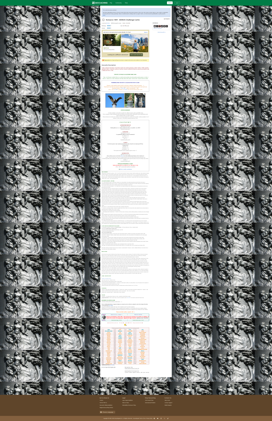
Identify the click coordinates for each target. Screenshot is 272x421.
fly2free (120, 359)
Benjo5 (108, 338)
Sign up (169, 2)
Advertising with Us (161, 32)
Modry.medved (142, 332)
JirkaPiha (143, 352)
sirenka (108, 343)
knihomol (109, 333)
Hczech (120, 339)
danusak (130, 362)
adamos (120, 333)
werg (120, 343)
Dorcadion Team (108, 331)
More (104, 15)
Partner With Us (103, 402)
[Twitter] (164, 418)
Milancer (120, 331)
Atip (143, 329)
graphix (108, 336)
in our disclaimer (143, 60)
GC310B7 (116, 89)
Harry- (120, 346)
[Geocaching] (100, 2)
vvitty (120, 350)
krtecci (130, 336)
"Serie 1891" (123, 88)
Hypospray (108, 359)
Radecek (130, 333)
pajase (120, 349)
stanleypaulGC (142, 343)
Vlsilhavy (120, 363)
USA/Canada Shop (149, 400)
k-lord (130, 363)
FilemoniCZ (108, 357)
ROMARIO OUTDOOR (142, 349)
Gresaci (130, 345)
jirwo (130, 329)
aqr (120, 345)
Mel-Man (108, 23)
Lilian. (142, 348)
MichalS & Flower (142, 339)
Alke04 (108, 362)
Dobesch (130, 352)
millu (120, 329)
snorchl (130, 353)
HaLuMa (142, 353)
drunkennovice (142, 360)
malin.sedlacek (142, 363)
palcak (129, 349)
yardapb (120, 352)
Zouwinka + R (109, 350)
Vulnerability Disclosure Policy (129, 405)
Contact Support (168, 402)
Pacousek (130, 357)
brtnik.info (129, 335)
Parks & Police (125, 402)
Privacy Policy (149, 418)
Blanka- (108, 346)
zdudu (142, 331)
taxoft (108, 345)
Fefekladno (129, 340)
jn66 (120, 348)
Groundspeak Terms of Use (139, 418)
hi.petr (142, 345)
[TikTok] (168, 418)
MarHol (108, 335)
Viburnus (109, 342)
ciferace (122, 155)
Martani (120, 356)
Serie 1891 (128, 297)
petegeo (109, 352)
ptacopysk (120, 353)
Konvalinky (142, 333)
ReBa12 (108, 353)
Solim (130, 332)
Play (111, 3)
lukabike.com (109, 363)
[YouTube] (158, 418)
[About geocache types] (103, 19)
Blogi (130, 346)
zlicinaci (142, 338)
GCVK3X (126, 89)
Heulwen (109, 339)
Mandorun (142, 342)
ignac (142, 359)
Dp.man (142, 357)
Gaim (130, 348)
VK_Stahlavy (142, 356)
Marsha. (108, 360)
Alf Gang (130, 360)
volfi (120, 332)
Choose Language (107, 412)
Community (118, 3)
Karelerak (142, 346)
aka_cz (142, 350)
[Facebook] (154, 418)
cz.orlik (130, 343)
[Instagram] (161, 418)
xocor (108, 356)
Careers (101, 400)
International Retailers (150, 402)
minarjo (130, 339)
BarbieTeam (142, 336)
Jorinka (142, 362)
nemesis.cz (120, 362)
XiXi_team (130, 350)
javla (130, 338)
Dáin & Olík (129, 331)
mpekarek (120, 355)
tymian (129, 359)
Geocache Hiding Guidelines (106, 405)
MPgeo (120, 336)
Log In (177, 2)
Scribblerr (130, 342)
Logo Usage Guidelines (127, 400)
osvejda (120, 340)
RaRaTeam (142, 340)
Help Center (167, 400)
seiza (120, 335)
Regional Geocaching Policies (106, 407)
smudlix (120, 338)
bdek (109, 348)
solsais (108, 332)
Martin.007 (130, 356)
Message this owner (117, 23)
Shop (126, 3)
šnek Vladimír (120, 357)
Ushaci (120, 360)
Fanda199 (142, 335)
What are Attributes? (158, 28)
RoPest (108, 355)
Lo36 (109, 349)
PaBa (109, 329)
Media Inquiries (168, 405)
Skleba (108, 340)
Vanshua (120, 342)
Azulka (142, 355)
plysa (130, 355)
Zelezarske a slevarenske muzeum (106, 278)
